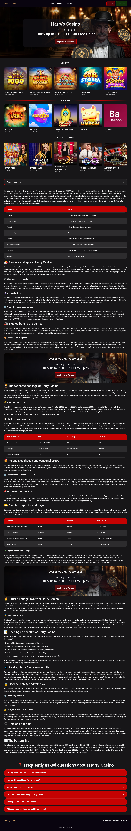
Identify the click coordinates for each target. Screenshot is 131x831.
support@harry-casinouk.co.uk (115, 821)
